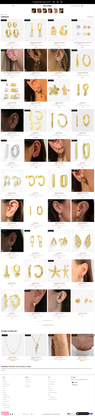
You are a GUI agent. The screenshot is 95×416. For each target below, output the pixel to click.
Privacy (49, 386)
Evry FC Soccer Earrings (82, 313)
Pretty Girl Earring (59, 72)
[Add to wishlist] (2, 40)
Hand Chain (5, 403)
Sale (3, 388)
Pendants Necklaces (6, 405)
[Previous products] (2, 348)
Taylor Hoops (35, 223)
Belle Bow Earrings (12, 283)
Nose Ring (5, 394)
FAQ (49, 379)
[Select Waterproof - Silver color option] (13, 47)
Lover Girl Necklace (13, 357)
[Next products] (93, 348)
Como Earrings (82, 102)
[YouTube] (12, 414)
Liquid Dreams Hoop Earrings (59, 42)
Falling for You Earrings (59, 162)
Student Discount (51, 381)
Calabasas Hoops (59, 132)
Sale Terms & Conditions (52, 392)
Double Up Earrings (12, 192)
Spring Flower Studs (59, 102)
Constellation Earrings (12, 132)
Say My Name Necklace (82, 357)
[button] (13, 6)
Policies (49, 394)
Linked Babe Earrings (36, 313)
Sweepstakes (28, 386)
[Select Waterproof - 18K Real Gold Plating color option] (11, 47)
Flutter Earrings (83, 253)
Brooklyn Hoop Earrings (83, 223)
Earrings (4, 392)
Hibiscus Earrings (12, 253)
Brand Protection (51, 384)
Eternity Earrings (83, 132)
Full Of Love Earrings (59, 313)
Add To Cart (20, 160)
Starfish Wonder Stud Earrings (59, 283)
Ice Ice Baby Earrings (12, 102)
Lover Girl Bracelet (59, 357)
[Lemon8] (14, 414)
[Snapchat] (11, 414)
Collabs (4, 390)
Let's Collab (28, 379)
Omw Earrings (82, 162)
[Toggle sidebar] (79, 6)
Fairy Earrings (35, 162)
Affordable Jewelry (6, 384)
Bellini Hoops (12, 313)
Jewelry (4, 379)
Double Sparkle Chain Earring (82, 192)
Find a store (50, 390)
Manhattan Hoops (35, 283)
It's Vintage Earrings (82, 283)
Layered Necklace (6, 407)
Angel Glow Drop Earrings (35, 102)
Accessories (5, 386)
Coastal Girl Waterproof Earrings (36, 42)
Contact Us (50, 388)
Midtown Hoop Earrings (59, 192)
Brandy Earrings (12, 42)
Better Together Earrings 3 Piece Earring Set (12, 72)
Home (2, 14)
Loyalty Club (28, 381)
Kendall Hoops (35, 132)
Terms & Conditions (51, 396)
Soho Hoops (36, 192)
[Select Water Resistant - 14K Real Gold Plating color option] (35, 77)
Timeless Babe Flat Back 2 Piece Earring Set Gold (83, 42)
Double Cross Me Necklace (36, 357)
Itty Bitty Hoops (12, 162)
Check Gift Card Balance (52, 399)
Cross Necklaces (6, 401)
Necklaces (5, 399)
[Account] (72, 6)
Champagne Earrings (36, 72)
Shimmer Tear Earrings (59, 223)
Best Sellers (5, 381)
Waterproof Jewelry (6, 396)
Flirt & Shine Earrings (12, 223)
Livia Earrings (59, 253)
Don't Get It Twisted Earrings (83, 72)
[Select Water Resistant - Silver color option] (36, 77)
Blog (26, 384)
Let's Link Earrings (35, 253)
